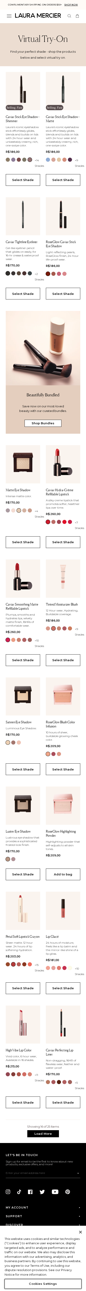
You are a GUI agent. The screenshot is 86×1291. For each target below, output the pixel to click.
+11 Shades (39, 1077)
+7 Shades (79, 525)
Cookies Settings (43, 1284)
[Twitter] (42, 1192)
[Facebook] (30, 1192)
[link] (8, 160)
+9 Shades (79, 163)
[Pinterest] (67, 1192)
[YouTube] (55, 1192)
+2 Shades (39, 276)
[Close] (80, 1232)
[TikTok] (19, 1192)
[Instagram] (8, 1192)
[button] (43, 1133)
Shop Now (71, 4)
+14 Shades (39, 163)
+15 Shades (39, 967)
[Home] (38, 15)
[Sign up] (78, 1173)
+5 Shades (79, 1085)
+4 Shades (39, 513)
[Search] (69, 16)
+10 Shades (39, 643)
